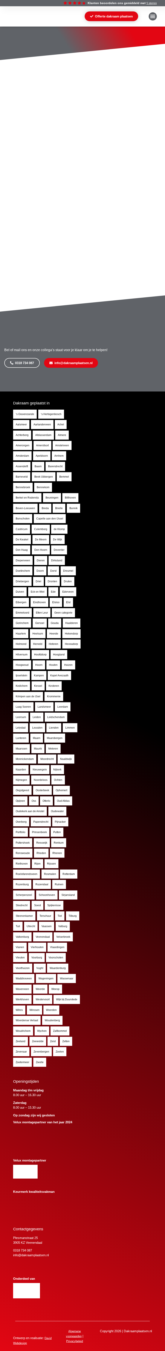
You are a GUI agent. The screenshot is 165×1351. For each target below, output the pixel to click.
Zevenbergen (41, 1051)
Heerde (53, 633)
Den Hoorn (40, 549)
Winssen (34, 1010)
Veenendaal (43, 936)
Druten (68, 581)
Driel (38, 581)
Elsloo (56, 602)
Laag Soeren (23, 706)
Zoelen (60, 1051)
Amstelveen (62, 445)
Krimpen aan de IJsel (28, 696)
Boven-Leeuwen (25, 508)
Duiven (20, 591)
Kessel (38, 685)
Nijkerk (57, 769)
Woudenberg (52, 1020)
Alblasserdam (43, 435)
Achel (60, 424)
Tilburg (73, 915)
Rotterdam (69, 874)
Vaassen (46, 926)
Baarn (38, 466)
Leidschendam (56, 717)
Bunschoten (23, 518)
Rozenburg (22, 884)
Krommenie (54, 696)
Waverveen (22, 989)
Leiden (37, 717)
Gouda (55, 623)
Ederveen (68, 591)
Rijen (37, 863)
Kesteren (54, 685)
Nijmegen (21, 779)
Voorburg (36, 957)
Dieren (41, 560)
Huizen (68, 664)
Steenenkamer (24, 915)
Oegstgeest (22, 790)
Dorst (53, 570)
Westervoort (43, 999)
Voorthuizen (23, 968)
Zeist (53, 1041)
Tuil (18, 926)
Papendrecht (40, 821)
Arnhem (59, 455)
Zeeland (20, 1041)
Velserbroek (63, 936)
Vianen (20, 947)
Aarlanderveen (42, 424)
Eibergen (21, 602)
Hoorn (39, 664)
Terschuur (45, 915)
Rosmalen (50, 874)
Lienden (54, 727)
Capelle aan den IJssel (49, 518)
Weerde (40, 989)
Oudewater (57, 811)
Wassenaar (66, 978)
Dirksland (56, 560)
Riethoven (22, 863)
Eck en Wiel (37, 591)
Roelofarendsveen (26, 874)
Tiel (60, 915)
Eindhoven (39, 602)
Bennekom (43, 487)
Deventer (59, 549)
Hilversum (22, 654)
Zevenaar (21, 1051)
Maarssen (21, 748)
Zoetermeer (22, 1062)
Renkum (59, 842)
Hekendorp (71, 633)
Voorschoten (56, 957)
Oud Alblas (63, 800)
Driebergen (22, 581)
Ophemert (61, 790)
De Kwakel (22, 539)
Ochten (58, 779)
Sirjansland (68, 894)
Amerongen (22, 445)
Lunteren (21, 738)
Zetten (66, 1041)
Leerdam (62, 706)
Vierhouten (37, 947)
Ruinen (59, 884)
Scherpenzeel (24, 894)
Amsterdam (22, 455)
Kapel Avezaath (59, 675)
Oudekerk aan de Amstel (30, 811)
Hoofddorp (40, 654)
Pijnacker (60, 821)
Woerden (51, 1010)
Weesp (55, 989)
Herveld (37, 644)
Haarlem (21, 633)
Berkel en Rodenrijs (27, 497)
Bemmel (64, 476)
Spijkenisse (54, 905)
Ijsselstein (21, 675)
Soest (37, 905)
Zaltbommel (60, 1030)
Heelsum (37, 633)
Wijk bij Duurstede (66, 999)
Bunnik (73, 508)
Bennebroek (23, 487)
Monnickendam (25, 759)
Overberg (21, 821)
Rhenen (57, 853)
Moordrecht (47, 759)
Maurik (38, 748)
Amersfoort (42, 445)
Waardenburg (58, 968)
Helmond (21, 644)
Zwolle (40, 1062)
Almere (62, 435)
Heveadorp (71, 644)
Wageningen (45, 978)
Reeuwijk (41, 842)
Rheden (41, 853)
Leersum (21, 717)
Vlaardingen (57, 947)
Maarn (36, 738)
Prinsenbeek (39, 832)
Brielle (59, 508)
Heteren (53, 644)
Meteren (53, 748)
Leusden (37, 727)
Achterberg (22, 435)
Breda (45, 508)
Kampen (39, 675)
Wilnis (19, 1010)
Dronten (52, 581)
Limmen (70, 727)
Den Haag (22, 549)
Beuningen (52, 497)
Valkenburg (22, 936)
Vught (39, 968)
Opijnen (20, 800)
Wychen (42, 1030)
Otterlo (46, 800)
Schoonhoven (47, 894)
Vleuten (20, 957)
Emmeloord (22, 612)
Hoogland (59, 654)
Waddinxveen (24, 978)
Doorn (40, 570)
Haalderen (71, 623)
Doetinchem (23, 570)
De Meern (41, 539)
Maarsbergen (55, 738)
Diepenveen (23, 560)
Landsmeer (44, 706)
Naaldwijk (66, 759)
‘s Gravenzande (25, 414)
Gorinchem (22, 623)
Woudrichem (23, 1030)
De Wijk (57, 539)
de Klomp (59, 529)
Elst (68, 602)
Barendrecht (55, 466)
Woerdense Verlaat (27, 1020)
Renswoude (23, 853)
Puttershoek (23, 842)
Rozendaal (41, 884)
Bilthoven (70, 497)
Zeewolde (38, 1041)
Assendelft (22, 466)
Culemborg (40, 529)
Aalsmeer (21, 424)
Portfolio (20, 832)
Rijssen (51, 863)
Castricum (22, 529)
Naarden (21, 769)
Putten (57, 832)
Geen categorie (63, 612)
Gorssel (39, 623)
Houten (53, 664)
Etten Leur (42, 612)
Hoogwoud (22, 664)
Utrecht (31, 926)
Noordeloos (40, 779)
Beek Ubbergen (43, 476)
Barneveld (22, 476)
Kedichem (22, 685)
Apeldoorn (42, 455)
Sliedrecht (22, 905)
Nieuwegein (40, 769)
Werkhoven (22, 999)
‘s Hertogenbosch (51, 414)
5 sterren (152, 3)
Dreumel (68, 570)
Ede (53, 591)
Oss (34, 800)
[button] (153, 16)
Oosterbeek (42, 790)
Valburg (62, 926)
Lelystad (21, 727)
